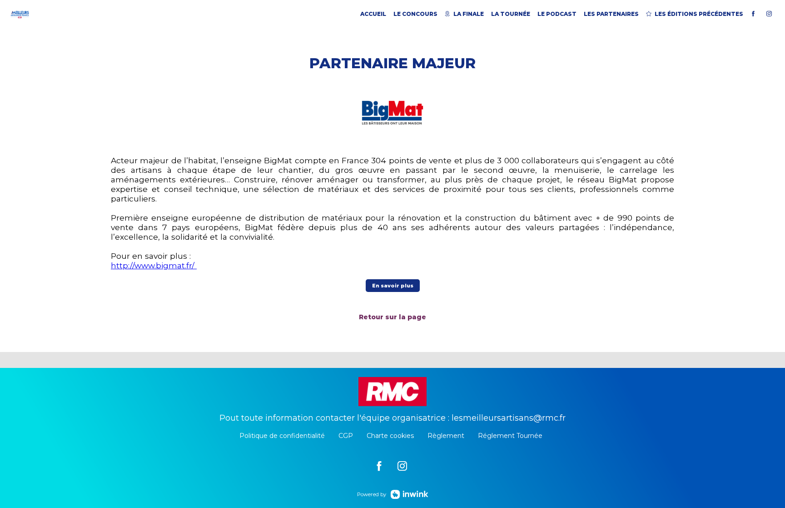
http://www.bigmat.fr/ (154, 265)
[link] (373, 13)
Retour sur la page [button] (392, 317)
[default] (379, 465)
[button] (393, 285)
